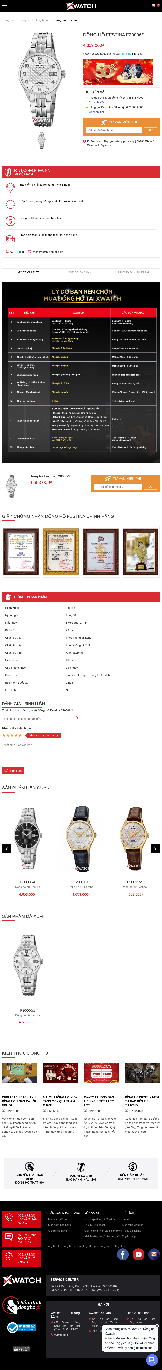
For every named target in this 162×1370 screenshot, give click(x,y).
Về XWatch (92, 1212)
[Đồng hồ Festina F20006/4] (27, 838)
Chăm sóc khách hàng (63, 1212)
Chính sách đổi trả (56, 1219)
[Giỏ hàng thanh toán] (153, 5)
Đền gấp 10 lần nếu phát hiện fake (41, 218)
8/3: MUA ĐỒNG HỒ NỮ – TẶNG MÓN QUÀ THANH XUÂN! (60, 1101)
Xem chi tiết (96, 102)
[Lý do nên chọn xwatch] (81, 372)
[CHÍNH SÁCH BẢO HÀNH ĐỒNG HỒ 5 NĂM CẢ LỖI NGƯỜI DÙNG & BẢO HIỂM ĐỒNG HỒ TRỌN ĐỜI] (19, 1073)
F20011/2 (134, 884)
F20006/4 (27, 884)
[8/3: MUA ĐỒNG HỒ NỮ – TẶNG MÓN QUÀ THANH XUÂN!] (60, 1073)
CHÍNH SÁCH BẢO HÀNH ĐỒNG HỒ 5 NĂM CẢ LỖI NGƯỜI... (19, 1101)
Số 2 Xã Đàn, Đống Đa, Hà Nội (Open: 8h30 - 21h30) (105, 1322)
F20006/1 (27, 1013)
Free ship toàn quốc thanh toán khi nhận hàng (48, 234)
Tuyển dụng (129, 1236)
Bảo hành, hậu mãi (81, 1179)
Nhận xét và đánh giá (16, 728)
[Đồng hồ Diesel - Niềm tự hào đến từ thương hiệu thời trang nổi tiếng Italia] (142, 1073)
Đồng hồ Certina (71, 1246)
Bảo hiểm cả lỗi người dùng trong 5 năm (44, 184)
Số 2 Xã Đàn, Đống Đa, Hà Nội (142, 1320)
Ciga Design (90, 1246)
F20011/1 (81, 884)
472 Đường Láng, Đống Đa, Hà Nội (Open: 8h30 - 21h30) (67, 1326)
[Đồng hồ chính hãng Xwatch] (81, 6)
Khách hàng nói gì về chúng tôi (102, 1236)
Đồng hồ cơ (106, 1246)
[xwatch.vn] (21, 1281)
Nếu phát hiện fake (132, 1178)
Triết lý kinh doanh (94, 1224)
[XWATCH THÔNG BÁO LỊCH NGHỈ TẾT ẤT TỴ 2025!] (101, 1073)
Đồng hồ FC (53, 1246)
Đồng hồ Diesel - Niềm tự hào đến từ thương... (142, 1101)
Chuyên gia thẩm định (30, 1176)
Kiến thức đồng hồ (132, 1224)
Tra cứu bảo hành (56, 1230)
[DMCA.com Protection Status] (21, 1350)
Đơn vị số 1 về (81, 1175)
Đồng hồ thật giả (29, 1182)
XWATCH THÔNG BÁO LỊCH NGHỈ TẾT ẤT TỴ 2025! (99, 1101)
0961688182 (18, 251)
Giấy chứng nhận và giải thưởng (103, 1230)
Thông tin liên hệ (131, 1230)
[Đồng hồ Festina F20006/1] (41, 140)
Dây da (119, 1246)
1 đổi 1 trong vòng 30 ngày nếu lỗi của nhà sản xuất (51, 201)
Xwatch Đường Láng (65, 1314)
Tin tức (126, 1219)
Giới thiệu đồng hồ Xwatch (99, 1219)
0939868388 (61, 1334)
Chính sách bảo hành (58, 1224)
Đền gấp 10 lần (132, 1175)
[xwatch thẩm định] (21, 1305)
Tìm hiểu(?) (139, 53)
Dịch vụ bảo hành (139, 1313)
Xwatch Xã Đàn (100, 1313)
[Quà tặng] (118, 73)
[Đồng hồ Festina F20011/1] (81, 838)
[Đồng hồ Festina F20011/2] (134, 838)
